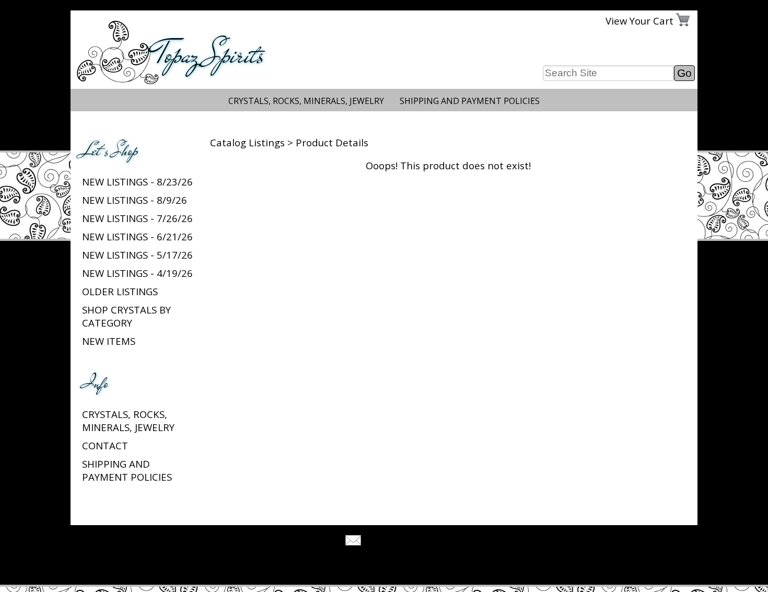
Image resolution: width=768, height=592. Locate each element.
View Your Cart (639, 20)
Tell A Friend (393, 541)
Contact (105, 445)
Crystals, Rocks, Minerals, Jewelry (306, 101)
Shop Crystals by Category (126, 316)
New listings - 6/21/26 (137, 236)
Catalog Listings (247, 142)
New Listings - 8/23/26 (137, 181)
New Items (108, 340)
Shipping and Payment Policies (470, 101)
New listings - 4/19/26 (137, 273)
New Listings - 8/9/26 (134, 199)
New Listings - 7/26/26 (137, 218)
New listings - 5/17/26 (137, 254)
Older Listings (120, 291)
